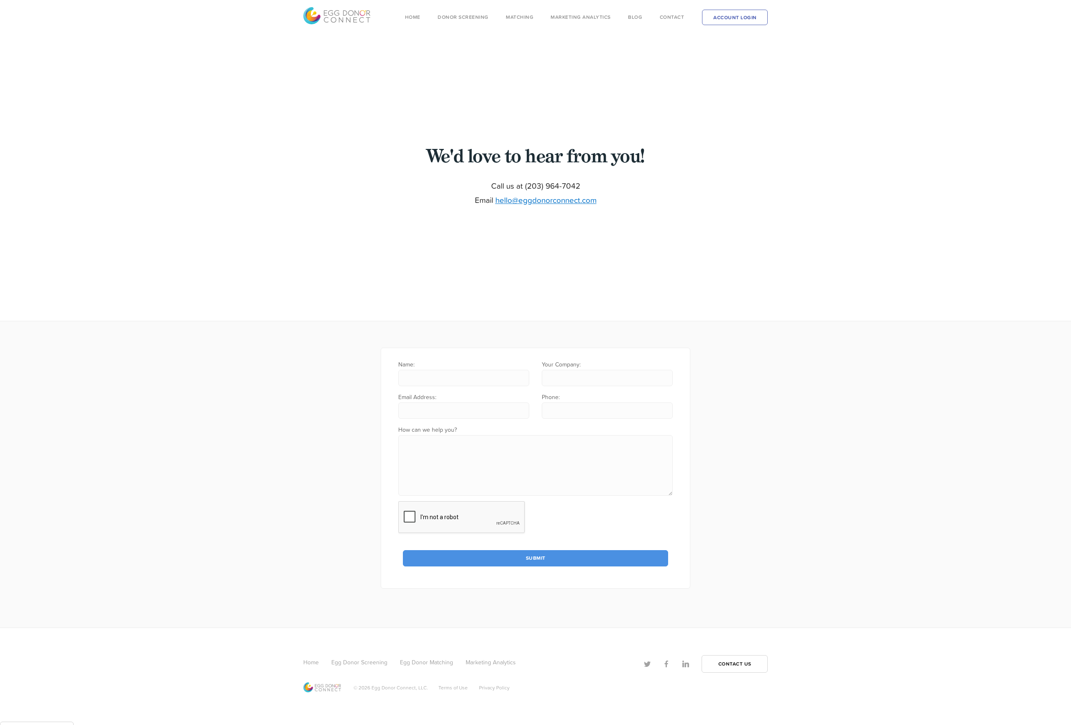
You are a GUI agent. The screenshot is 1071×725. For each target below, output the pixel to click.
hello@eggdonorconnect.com (546, 199)
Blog (635, 16)
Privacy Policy (494, 687)
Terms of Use (453, 687)
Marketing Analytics (581, 16)
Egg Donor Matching (426, 662)
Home (412, 16)
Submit (536, 557)
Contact (672, 16)
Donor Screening (463, 16)
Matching (519, 16)
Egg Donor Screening (359, 662)
